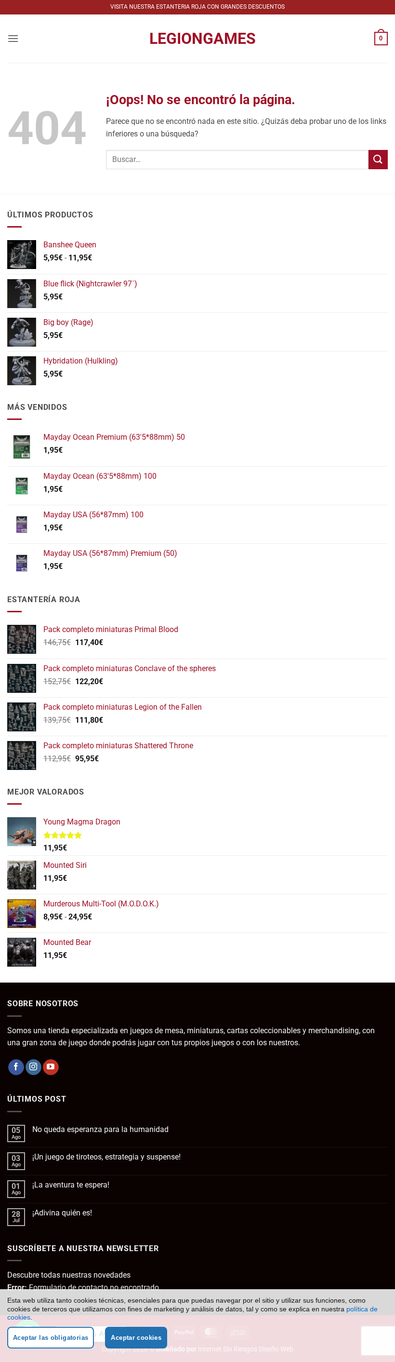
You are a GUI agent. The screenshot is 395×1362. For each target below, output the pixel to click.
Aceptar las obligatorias (50, 1337)
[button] (13, 38)
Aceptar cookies (136, 1337)
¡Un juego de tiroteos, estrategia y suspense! (106, 1156)
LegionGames (197, 38)
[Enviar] (378, 159)
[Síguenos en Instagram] (33, 1067)
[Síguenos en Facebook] (16, 1067)
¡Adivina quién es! (62, 1212)
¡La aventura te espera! (70, 1184)
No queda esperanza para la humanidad (100, 1129)
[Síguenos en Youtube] (51, 1067)
